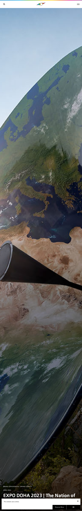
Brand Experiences (11, 486)
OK (73, 507)
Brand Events (26, 486)
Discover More (59, 507)
